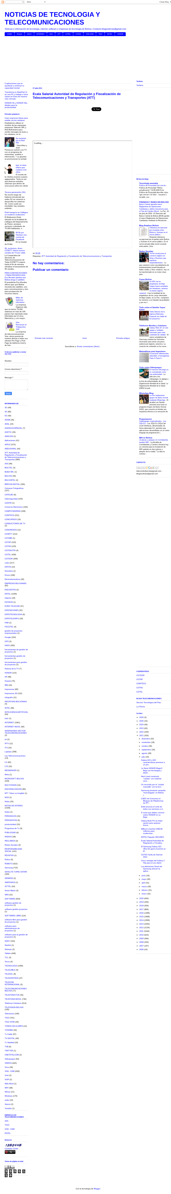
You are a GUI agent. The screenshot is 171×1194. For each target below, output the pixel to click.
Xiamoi (7, 1104)
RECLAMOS (10, 841)
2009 (141, 938)
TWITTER (9, 1051)
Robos (7, 859)
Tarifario (139, 85)
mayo (144, 879)
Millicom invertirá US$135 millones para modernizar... (152, 831)
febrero (145, 890)
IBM (6, 685)
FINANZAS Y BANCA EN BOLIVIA (154, 202)
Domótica (9, 571)
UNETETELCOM (12, 1055)
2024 (141, 724)
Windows (8, 1096)
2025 (141, 721)
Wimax (7, 1092)
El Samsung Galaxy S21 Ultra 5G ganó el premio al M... (153, 848)
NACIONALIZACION (13, 789)
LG (6, 762)
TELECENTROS (11, 978)
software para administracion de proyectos (12, 928)
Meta (7, 774)
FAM (7, 623)
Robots (19, 34)
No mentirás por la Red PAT (21, 140)
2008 (141, 942)
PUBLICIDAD (10, 832)
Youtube (8, 1108)
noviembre (146, 742)
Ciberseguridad (11, 499)
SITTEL (8, 886)
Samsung (9, 868)
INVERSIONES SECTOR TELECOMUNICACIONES (16, 732)
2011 (141, 931)
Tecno (7, 962)
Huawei (8, 681)
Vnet (7, 1075)
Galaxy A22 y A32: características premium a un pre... (153, 762)
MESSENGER (10, 770)
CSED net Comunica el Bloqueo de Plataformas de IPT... (152, 800)
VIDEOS (8, 1063)
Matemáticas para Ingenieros (152, 351)
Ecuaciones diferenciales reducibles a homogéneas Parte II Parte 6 (159, 356)
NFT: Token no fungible (14, 793)
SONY (7, 941)
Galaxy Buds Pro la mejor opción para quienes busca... (152, 823)
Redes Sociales (11, 845)
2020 (141, 898)
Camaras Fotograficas (14, 488)
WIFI (7, 1088)
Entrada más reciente (44, 338)
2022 (141, 732)
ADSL (7, 424)
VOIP (7, 1079)
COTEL (68, 34)
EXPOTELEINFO (12, 618)
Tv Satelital (9, 1042)
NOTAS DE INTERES (14, 806)
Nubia (7, 812)
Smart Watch (10, 890)
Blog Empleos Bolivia (149, 225)
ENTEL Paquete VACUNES (152, 837)
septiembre (147, 750)
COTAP (8, 542)
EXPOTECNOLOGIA (13, 614)
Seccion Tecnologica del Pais (148, 702)
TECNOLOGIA (11, 966)
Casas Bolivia (145, 279)
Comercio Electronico (14, 507)
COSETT (8, 534)
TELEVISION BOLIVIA (14, 1007)
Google (8, 637)
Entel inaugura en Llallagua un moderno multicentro (16, 213)
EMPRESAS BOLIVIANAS (15, 583)
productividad (10, 824)
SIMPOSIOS (10, 882)
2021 (141, 735)
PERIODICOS (10, 816)
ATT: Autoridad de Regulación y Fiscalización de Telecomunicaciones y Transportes (77, 256)
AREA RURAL (10, 449)
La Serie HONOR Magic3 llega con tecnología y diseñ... (151, 770)
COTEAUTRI (10, 550)
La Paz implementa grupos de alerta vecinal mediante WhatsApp (158, 397)
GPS (7, 641)
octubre (145, 746)
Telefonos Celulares (13, 1003)
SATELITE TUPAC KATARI (16, 872)
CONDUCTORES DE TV (15, 523)
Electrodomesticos (12, 579)
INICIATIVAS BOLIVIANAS (16, 701)
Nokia (7, 801)
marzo (144, 886)
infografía (9, 697)
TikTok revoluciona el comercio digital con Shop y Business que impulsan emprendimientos (157, 258)
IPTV (7, 743)
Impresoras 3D (11, 693)
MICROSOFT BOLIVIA (14, 779)
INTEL (7, 708)
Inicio (84, 338)
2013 (141, 924)
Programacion (145, 419)
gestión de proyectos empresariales (13, 632)
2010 (141, 935)
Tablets (8, 953)
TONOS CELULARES (14, 1026)
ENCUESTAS (10, 590)
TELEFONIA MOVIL (13, 999)
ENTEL (109, 34)
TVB (6, 1047)
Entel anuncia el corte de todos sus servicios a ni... (152, 808)
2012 (141, 927)
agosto (145, 753)
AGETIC (8, 432)
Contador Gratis (11, 1148)
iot (6, 739)
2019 (141, 902)
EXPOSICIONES (12, 610)
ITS (6, 748)
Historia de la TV (12, 669)
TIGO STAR (10, 1022)
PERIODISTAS (11, 820)
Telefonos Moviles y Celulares (153, 325)
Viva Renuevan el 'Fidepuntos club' (21, 325)
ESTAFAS (9, 602)
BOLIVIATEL (10, 480)
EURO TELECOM (12, 606)
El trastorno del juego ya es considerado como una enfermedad (158, 372)
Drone (7, 575)
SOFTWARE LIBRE (13, 916)
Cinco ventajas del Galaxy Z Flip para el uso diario (153, 861)
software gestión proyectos (16, 909)
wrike (7, 1100)
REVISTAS (9, 855)
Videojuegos (10, 1059)
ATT (59, 34)
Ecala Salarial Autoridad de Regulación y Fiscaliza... (152, 842)
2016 (141, 913)
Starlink (8, 945)
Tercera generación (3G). (15, 192)
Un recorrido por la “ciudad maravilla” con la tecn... (152, 785)
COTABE (8, 538)
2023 (141, 728)
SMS (7, 895)
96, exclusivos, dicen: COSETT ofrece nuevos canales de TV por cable (15, 250)
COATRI (8, 503)
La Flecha (140, 707)
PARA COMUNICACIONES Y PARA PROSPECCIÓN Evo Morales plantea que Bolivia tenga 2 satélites (16, 276)
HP (6, 677)
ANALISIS (9, 436)
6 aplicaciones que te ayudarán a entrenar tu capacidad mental (14, 85)
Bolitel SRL (9, 472)
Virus (7, 1067)
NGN (7, 797)
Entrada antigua (123, 338)
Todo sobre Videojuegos (150, 367)
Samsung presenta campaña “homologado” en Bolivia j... (153, 792)
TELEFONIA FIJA (12, 995)
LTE (6, 766)
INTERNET (40, 34)
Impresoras (9, 689)
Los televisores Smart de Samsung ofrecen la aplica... (151, 868)
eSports (8, 598)
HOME (9, 34)
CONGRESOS (11, 530)
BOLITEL (8, 468)
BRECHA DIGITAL (12, 484)
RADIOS (8, 837)
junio (144, 875)
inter (6, 718)
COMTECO (9, 515)
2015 (141, 916)
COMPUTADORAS (12, 511)
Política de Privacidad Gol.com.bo (152, 185)
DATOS (8, 567)
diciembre (146, 739)
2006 (141, 949)
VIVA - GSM (10, 1071)
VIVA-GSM (90, 34)
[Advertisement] (85, 59)
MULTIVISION (11, 785)
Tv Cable (8, 1034)
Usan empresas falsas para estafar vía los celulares (16, 119)
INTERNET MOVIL (12, 727)
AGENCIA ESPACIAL (13, 428)
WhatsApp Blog (146, 393)
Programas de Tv (12, 828)
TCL (6, 957)
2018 (141, 906)
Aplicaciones (10, 440)
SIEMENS (9, 878)
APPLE (8, 444)
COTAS (78, 34)
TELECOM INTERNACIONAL (12, 983)
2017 (141, 909)
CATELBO (9, 495)
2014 (141, 920)
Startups (8, 949)
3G (6, 407)
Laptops (8, 752)
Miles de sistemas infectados (20, 300)
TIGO (100, 34)
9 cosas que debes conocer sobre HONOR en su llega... (152, 815)
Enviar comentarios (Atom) (88, 346)
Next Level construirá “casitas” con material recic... (151, 778)
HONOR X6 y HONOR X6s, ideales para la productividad (16, 105)
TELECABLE (10, 970)
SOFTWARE (10, 899)
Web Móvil (9, 1084)
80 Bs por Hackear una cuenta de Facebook (21, 235)
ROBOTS (9, 864)
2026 (141, 717)
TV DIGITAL (10, 1038)
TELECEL (9, 974)
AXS (51, 34)
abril (144, 883)
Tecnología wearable (148, 183)
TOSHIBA (9, 1030)
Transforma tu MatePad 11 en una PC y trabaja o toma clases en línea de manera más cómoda (16, 95)
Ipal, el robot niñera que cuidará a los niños (21, 168)
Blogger (97, 1189)
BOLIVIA (8, 476)
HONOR (120, 34)
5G (6, 416)
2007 (141, 946)
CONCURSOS (11, 519)
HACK (29, 34)
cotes (7, 563)
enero (144, 894)
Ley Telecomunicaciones (15, 756)
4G (6, 412)
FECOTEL (9, 627)
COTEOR (9, 559)
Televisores (9, 1014)
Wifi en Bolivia (145, 438)
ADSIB (7, 420)
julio (143, 757)
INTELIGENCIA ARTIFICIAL (16, 712)
